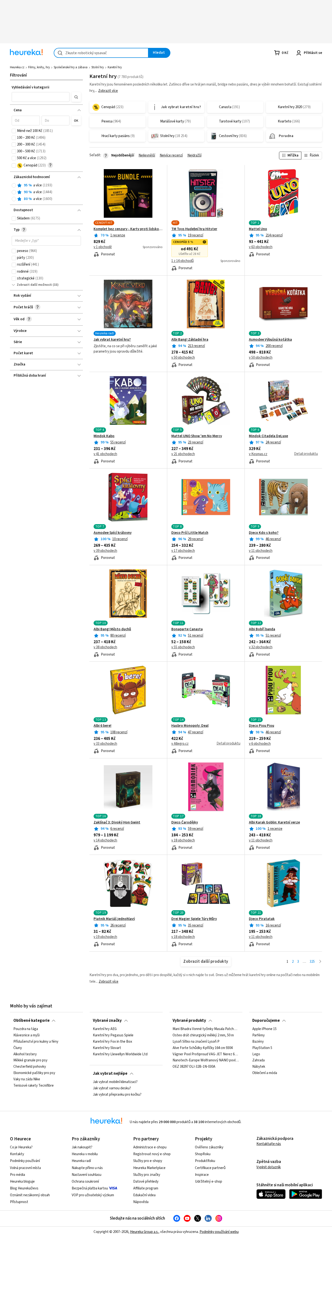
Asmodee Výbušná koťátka (270, 339)
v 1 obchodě (103, 247)
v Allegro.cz (180, 743)
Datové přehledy (145, 1181)
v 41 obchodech (105, 454)
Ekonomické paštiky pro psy (34, 1073)
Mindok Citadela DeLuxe (268, 436)
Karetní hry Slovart (107, 1048)
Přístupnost (19, 1202)
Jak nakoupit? (82, 1147)
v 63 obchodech (260, 247)
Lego (256, 1054)
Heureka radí (81, 1160)
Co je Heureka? (21, 1147)
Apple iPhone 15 (264, 1029)
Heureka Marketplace (149, 1167)
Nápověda (141, 1202)
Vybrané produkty (189, 1020)
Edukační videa (144, 1195)
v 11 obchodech (260, 550)
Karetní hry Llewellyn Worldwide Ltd (120, 1054)
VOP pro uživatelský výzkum (93, 1195)
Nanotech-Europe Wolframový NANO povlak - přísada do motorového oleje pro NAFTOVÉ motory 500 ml (206, 1060)
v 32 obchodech (260, 647)
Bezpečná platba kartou (90, 1188)
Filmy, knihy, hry (39, 67)
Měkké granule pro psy (30, 1060)
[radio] (14, 185)
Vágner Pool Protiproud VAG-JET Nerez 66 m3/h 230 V (206, 1054)
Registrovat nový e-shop (152, 1154)
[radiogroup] (46, 192)
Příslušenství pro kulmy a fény (35, 1041)
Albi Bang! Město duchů (112, 629)
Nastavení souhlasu (86, 1174)
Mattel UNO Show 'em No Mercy (196, 436)
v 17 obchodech (183, 550)
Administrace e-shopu (149, 1147)
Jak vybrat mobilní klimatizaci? (115, 1082)
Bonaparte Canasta (187, 629)
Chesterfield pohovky (29, 1067)
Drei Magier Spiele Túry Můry (194, 919)
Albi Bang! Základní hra (189, 339)
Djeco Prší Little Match (189, 532)
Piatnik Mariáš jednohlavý (114, 919)
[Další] (320, 962)
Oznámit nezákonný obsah (30, 1195)
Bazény (258, 1041)
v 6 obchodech (260, 743)
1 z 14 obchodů (182, 261)
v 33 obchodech (105, 743)
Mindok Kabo (104, 436)
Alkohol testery (25, 1054)
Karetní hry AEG (105, 1029)
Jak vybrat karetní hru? (112, 339)
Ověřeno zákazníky (209, 1147)
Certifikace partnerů (210, 1167)
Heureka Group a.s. (144, 1231)
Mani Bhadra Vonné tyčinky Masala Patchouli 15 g (206, 1029)
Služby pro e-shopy (147, 1160)
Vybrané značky (107, 1020)
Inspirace (202, 1174)
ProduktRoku (205, 1160)
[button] (41, 97)
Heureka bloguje (22, 1181)
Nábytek (258, 1067)
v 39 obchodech (105, 550)
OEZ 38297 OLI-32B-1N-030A (194, 1067)
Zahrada (258, 1060)
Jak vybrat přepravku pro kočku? (117, 1094)
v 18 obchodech (183, 840)
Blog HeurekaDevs (24, 1188)
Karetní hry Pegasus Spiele (113, 1035)
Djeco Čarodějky (184, 822)
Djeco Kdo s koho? (264, 532)
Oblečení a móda (264, 1073)
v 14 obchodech (105, 840)
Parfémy (258, 1035)
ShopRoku (202, 1154)
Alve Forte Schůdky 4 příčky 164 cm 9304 (203, 1048)
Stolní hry (97, 67)
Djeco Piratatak (262, 919)
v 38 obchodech (105, 647)
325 (312, 961)
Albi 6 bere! (102, 725)
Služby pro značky (146, 1174)
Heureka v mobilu (85, 1154)
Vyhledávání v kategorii (30, 87)
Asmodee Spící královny (112, 532)
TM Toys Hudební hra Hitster (194, 229)
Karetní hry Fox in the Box (112, 1041)
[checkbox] (14, 131)
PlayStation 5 (262, 1048)
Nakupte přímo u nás (87, 1167)
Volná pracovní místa (25, 1167)
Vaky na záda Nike (26, 1079)
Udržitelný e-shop (208, 1181)
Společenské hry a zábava (70, 67)
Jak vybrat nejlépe (110, 1073)
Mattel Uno (258, 229)
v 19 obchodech (105, 937)
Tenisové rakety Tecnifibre (33, 1085)
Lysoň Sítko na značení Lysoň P (196, 1041)
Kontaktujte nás (268, 1143)
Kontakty (17, 1154)
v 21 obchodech (183, 454)
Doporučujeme (266, 1020)
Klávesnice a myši (26, 1035)
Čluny (17, 1048)
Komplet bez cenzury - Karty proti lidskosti (128, 229)
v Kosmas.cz (258, 454)
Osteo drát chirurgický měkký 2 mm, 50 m (203, 1035)
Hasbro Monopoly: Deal (190, 725)
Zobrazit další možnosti (34, 285)
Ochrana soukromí (85, 1181)
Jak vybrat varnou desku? (112, 1088)
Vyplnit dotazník (268, 1167)
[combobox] (101, 53)
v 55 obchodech (183, 647)
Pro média (17, 1174)
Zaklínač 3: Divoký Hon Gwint (117, 822)
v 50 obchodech (183, 357)
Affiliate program (145, 1188)
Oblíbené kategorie (31, 1020)
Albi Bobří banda (262, 629)
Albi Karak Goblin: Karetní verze (274, 822)
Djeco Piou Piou (261, 725)
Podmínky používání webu (219, 1231)
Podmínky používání (25, 1160)
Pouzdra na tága (25, 1029)
